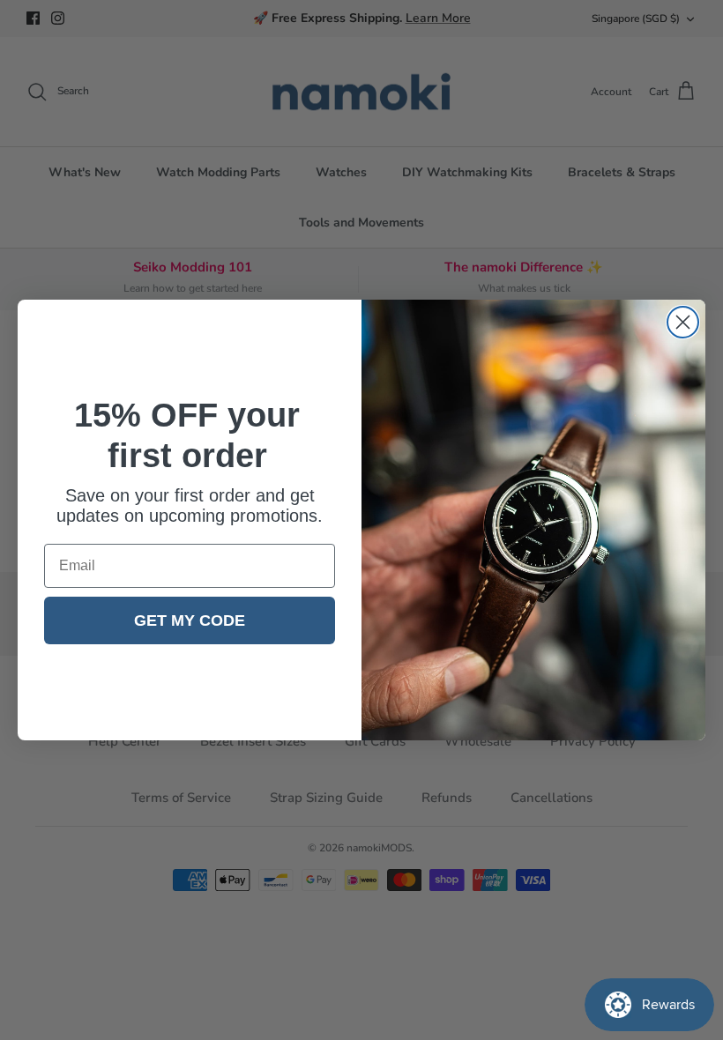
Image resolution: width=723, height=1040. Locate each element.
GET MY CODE (189, 620)
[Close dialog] (682, 322)
